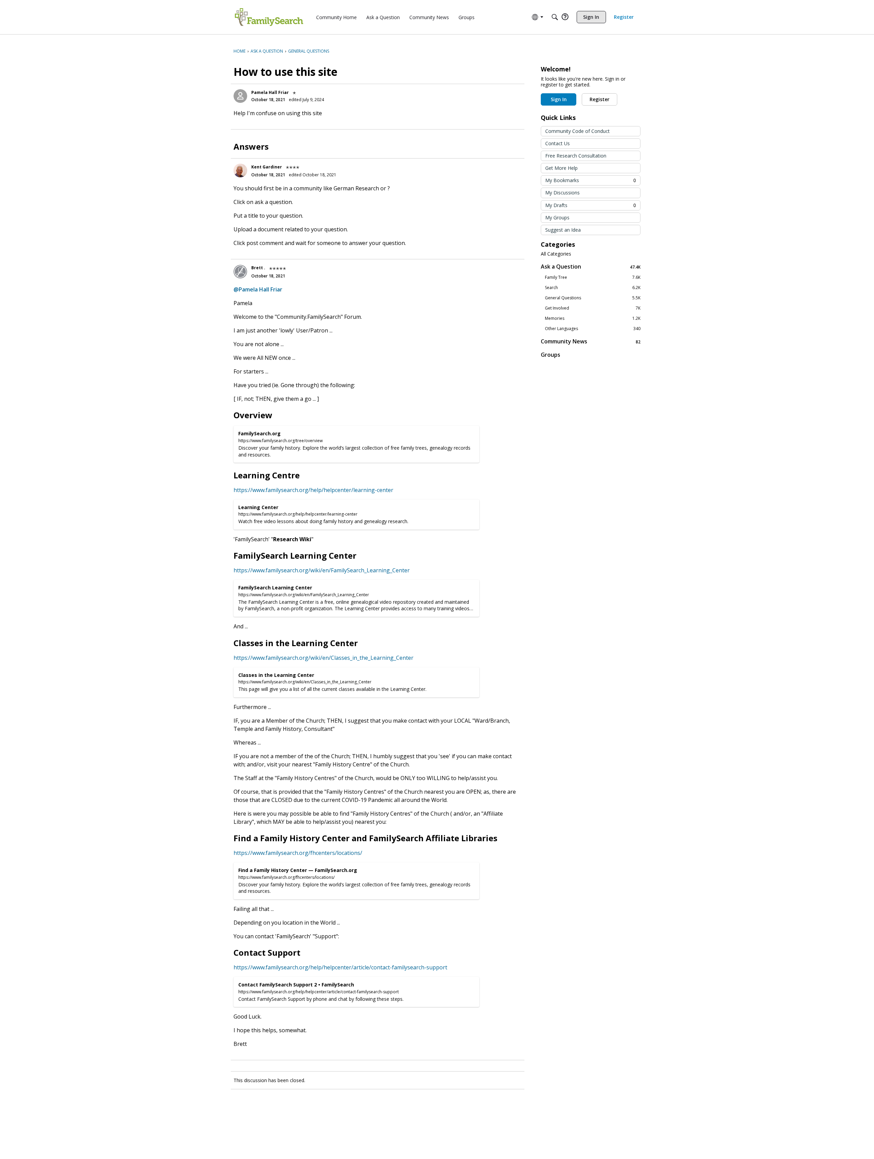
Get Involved (592, 308)
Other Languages (592, 329)
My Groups (557, 217)
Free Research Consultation (575, 155)
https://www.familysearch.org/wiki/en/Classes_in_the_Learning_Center (323, 658)
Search (592, 288)
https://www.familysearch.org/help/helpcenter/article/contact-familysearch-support (340, 967)
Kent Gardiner (266, 167)
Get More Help (561, 168)
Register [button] (599, 99)
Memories (592, 318)
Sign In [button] (559, 99)
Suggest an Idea (563, 230)
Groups (550, 354)
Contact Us (557, 143)
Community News (590, 341)
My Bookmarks (590, 180)
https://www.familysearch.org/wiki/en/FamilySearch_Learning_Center (322, 570)
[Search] (555, 17)
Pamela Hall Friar (270, 92)
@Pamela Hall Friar (258, 289)
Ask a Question (590, 266)
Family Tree (592, 277)
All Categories (556, 254)
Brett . (258, 268)
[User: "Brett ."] (240, 271)
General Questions (592, 298)
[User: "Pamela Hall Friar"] (240, 96)
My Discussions (562, 192)
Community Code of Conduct (577, 131)
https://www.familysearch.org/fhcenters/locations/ (298, 853)
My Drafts (590, 205)
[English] (269, 17)
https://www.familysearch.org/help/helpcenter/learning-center (313, 490)
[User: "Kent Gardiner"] (240, 170)
